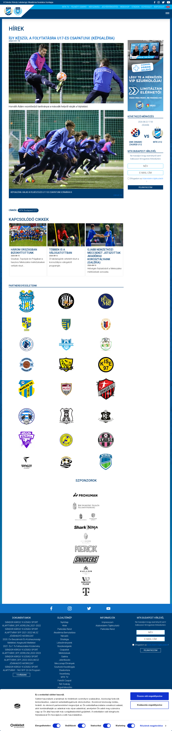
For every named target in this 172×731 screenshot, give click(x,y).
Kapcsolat (159, 7)
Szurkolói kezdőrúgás (64, 667)
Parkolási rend (65, 629)
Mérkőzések (86, 54)
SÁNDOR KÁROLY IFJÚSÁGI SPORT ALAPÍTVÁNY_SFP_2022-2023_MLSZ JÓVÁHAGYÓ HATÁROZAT (21, 660)
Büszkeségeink (65, 646)
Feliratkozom (145, 187)
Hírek (86, 30)
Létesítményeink (64, 642)
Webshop (124, 7)
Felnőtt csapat (79, 7)
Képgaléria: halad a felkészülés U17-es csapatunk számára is (41, 192)
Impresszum (107, 622)
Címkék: (13, 210)
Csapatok (86, 46)
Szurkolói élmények (86, 79)
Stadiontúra (64, 670)
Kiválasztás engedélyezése (149, 705)
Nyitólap (86, 22)
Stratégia (64, 639)
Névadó (64, 636)
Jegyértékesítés (110, 7)
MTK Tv (65, 7)
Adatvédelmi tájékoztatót (152, 178)
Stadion (135, 7)
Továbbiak (21, 675)
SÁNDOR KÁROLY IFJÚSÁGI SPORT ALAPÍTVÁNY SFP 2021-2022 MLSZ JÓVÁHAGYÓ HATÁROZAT (21, 632)
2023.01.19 (118, 195)
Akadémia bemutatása (64, 632)
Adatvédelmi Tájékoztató (107, 625)
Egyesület (146, 7)
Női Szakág (94, 7)
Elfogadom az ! (146, 180)
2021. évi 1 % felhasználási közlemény (21, 646)
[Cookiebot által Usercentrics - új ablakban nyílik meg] (17, 726)
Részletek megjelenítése (151, 726)
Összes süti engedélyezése (149, 696)
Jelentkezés (86, 71)
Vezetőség (86, 87)
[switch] (81, 725)
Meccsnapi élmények (65, 663)
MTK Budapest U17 (28, 210)
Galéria (86, 62)
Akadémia (86, 38)
